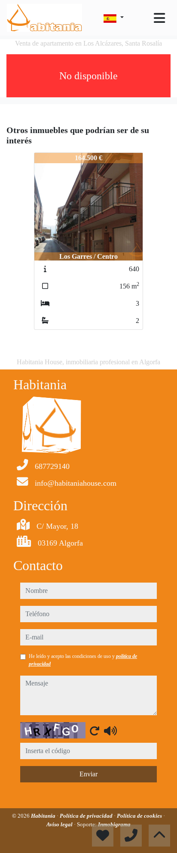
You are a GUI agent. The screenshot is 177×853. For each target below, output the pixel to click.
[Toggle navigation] (159, 18)
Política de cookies (140, 816)
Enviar (88, 774)
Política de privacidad (87, 816)
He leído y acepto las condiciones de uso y (83, 660)
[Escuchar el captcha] (110, 730)
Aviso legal (60, 824)
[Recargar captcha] (94, 730)
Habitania (44, 816)
